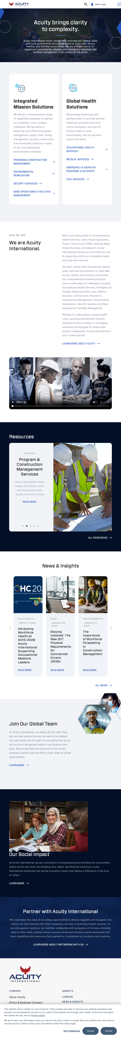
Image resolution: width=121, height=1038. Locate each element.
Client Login (100, 4)
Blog (21, 619)
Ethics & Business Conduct (25, 1002)
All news (101, 685)
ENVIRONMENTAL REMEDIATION (24, 174)
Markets (67, 990)
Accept (90, 1031)
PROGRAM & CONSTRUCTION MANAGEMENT (30, 162)
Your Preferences (71, 1031)
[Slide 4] (34, 526)
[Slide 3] (30, 526)
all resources (97, 537)
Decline (108, 1031)
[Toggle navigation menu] (119, 4)
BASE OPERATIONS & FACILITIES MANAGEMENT (32, 193)
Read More (29, 497)
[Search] (85, 4)
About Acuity (17, 997)
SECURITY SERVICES (25, 183)
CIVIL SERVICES (75, 179)
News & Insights (72, 1001)
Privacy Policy (38, 1015)
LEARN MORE (16, 765)
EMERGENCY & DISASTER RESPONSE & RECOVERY (81, 169)
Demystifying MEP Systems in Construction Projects (27, 639)
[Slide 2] (26, 526)
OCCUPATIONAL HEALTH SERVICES (80, 149)
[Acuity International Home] (21, 4)
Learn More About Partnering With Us (58, 944)
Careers (67, 996)
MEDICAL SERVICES (77, 159)
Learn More (16, 883)
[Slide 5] (38, 526)
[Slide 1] (23, 526)
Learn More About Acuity (78, 343)
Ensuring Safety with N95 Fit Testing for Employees (58, 639)
